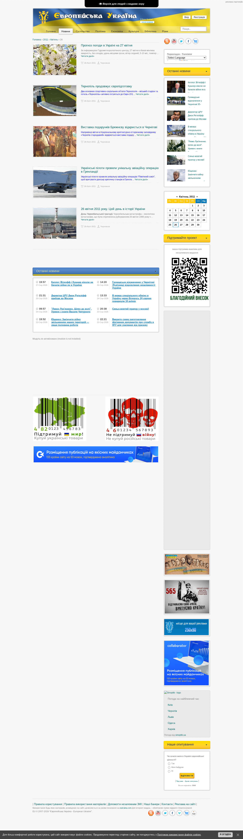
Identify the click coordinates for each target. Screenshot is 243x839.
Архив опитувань (191, 781)
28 (187, 225)
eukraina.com (125, 808)
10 (204, 210)
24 (204, 220)
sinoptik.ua (180, 735)
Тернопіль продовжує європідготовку (106, 86)
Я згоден (225, 834)
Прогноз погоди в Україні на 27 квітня (106, 45)
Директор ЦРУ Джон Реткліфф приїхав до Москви (197, 115)
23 (198, 220)
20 (181, 220)
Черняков (105, 63)
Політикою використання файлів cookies (179, 834)
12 (175, 215)
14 (187, 215)
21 (187, 220)
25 (170, 225)
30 (198, 225)
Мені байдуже (177, 767)
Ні (172, 771)
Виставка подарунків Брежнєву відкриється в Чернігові (119, 127)
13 (181, 215)
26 (175, 225)
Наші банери (151, 804)
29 (192, 225)
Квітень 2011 (187, 196)
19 (175, 220)
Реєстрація (199, 17)
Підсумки (179, 781)
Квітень (54, 39)
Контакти (167, 804)
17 (204, 215)
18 (170, 220)
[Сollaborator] (96, 461)
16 (198, 215)
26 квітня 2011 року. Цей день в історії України (113, 209)
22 (192, 220)
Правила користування (48, 804)
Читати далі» (87, 56)
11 (170, 215)
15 (192, 215)
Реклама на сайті (185, 804)
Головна (37, 39)
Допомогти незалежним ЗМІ (125, 804)
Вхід (186, 17)
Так (173, 763)
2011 (45, 39)
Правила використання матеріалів (85, 804)
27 (181, 225)
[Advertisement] (97, 258)
